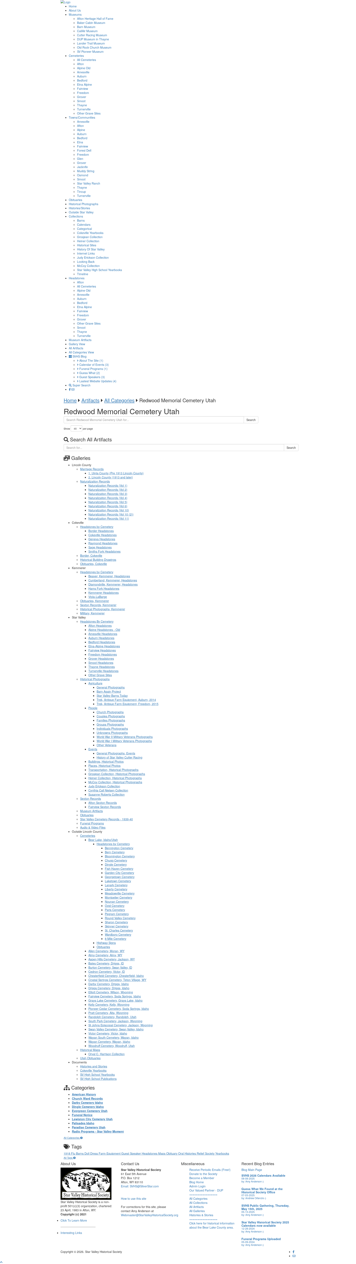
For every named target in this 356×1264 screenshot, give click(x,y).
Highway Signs (106, 943)
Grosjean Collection (90, 237)
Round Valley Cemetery (120, 918)
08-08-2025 (248, 1178)
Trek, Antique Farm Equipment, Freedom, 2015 (127, 704)
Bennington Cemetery (119, 848)
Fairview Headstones (102, 650)
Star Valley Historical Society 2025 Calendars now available (265, 1224)
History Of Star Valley (91, 249)
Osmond (82, 175)
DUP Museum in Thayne (93, 39)
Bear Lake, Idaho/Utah (103, 840)
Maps (162, 1153)
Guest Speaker (131, 1153)
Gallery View (77, 344)
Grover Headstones (101, 658)
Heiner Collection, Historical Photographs (115, 778)
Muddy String (85, 171)
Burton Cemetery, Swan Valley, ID (110, 967)
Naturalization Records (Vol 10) (108, 510)
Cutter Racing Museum (92, 35)
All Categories (119, 400)
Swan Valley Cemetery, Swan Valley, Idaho (116, 1029)
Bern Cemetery (115, 852)
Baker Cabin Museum (91, 23)
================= (203, 1194)
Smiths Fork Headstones (104, 551)
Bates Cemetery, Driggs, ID (106, 963)
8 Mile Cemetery (115, 939)
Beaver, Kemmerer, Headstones (109, 576)
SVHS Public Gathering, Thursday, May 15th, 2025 (265, 1207)
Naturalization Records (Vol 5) (107, 502)
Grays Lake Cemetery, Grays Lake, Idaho (115, 1000)
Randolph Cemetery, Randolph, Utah (112, 1017)
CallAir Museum (87, 31)
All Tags (68, 1157)
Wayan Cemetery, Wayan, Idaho (109, 1041)
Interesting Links (71, 1233)
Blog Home (196, 1182)
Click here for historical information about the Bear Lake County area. (211, 1225)
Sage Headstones (100, 547)
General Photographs (111, 687)
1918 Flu (70, 1153)
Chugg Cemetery (116, 860)
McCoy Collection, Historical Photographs (115, 782)
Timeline (82, 274)
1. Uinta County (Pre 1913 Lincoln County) (116, 473)
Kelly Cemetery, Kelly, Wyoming (108, 1004)
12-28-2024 (248, 1228)
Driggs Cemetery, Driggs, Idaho (108, 988)
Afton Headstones (100, 625)
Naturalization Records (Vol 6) (107, 506)
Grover (81, 97)
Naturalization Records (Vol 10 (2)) (111, 514)
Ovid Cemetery (114, 906)
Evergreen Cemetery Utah (90, 1111)
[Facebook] (70, 389)
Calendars (83, 224)
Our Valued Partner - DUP (206, 1190)
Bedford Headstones (101, 642)
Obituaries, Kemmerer (94, 601)
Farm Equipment (110, 1153)
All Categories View (81, 352)
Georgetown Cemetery (120, 877)
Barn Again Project (109, 691)
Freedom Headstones (102, 654)
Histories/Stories (79, 208)
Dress (94, 1153)
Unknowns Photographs (112, 733)
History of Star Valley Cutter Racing (119, 757)
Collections (76, 216)
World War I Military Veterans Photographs (124, 741)
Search (251, 420)
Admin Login (197, 1186)
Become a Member (201, 1178)
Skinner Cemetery (116, 926)
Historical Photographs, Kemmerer (102, 609)
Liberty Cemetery (116, 889)
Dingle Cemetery (116, 864)
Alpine (81, 130)
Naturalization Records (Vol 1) (107, 485)
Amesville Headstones (102, 634)
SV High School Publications (98, 1079)
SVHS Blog (79, 356)
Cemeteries (76, 56)
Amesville (83, 72)
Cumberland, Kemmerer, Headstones (112, 580)
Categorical (84, 229)
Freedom (83, 93)
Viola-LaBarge (97, 597)
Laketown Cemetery (118, 881)
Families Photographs (111, 720)
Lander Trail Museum (91, 43)
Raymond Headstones (102, 543)
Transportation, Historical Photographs (113, 770)
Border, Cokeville (91, 555)
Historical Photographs (83, 204)
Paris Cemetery (115, 910)
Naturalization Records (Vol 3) (107, 494)
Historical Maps (90, 1050)
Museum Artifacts (80, 340)
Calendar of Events (93, 364)
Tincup (81, 191)
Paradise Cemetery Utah (88, 1127)
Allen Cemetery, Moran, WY (106, 951)
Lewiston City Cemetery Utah (92, 1119)
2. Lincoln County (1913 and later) (110, 477)
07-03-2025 (248, 1195)
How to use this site (133, 1198)
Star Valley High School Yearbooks (99, 270)
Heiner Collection (88, 241)
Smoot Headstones (100, 663)
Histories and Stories (93, 1066)
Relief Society (206, 1153)
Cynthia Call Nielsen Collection (108, 790)
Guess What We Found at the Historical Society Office (262, 1190)
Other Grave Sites (89, 113)
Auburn (82, 76)
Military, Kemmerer (92, 613)
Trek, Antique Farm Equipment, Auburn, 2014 (126, 700)
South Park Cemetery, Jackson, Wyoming (115, 1021)
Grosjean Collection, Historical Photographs (116, 774)
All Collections (198, 1203)
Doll (87, 1153)
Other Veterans (106, 745)
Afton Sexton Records (102, 803)
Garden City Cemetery (119, 873)
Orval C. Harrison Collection (106, 1054)
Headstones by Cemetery (96, 527)
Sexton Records (90, 798)
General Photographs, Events (116, 753)
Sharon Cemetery (116, 922)
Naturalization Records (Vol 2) (107, 490)
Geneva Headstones (101, 539)
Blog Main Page (251, 1170)
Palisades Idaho (83, 1123)
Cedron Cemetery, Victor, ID (106, 971)
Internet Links (86, 253)
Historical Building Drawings (98, 560)
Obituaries (75, 200)
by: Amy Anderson (252, 1181)
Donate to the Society (203, 1174)
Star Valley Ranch (88, 183)
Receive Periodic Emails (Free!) (210, 1170)
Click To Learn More (74, 1220)
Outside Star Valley (81, 212)
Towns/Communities (82, 117)
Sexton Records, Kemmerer (98, 605)
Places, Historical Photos (104, 766)
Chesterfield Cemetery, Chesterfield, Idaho (116, 976)
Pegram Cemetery (117, 914)
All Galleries (197, 1211)
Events (92, 749)
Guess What (89, 373)
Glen (80, 159)
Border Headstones (101, 531)
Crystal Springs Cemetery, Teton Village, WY (117, 980)
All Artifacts (76, 348)
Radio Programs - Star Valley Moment (98, 1131)
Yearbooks (222, 1153)
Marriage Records (92, 469)
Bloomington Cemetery (120, 856)
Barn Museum (86, 27)
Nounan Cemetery (117, 901)
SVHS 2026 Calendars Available (263, 1175)
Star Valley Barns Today (112, 695)
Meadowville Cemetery (120, 893)
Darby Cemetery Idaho (87, 1102)
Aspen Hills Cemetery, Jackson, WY (111, 959)
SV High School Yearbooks (97, 1074)
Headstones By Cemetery (97, 621)
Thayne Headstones (101, 667)
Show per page (78, 428)
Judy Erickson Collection (93, 257)
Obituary (172, 1153)
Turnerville (84, 109)
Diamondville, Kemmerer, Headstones (113, 584)
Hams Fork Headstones (103, 588)
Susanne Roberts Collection (106, 794)
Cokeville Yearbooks (90, 233)
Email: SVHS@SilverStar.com (140, 1186)
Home (73, 6)
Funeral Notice (82, 1115)
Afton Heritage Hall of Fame (95, 18)
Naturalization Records (95, 481)
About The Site (90, 360)
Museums (75, 14)
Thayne (82, 105)
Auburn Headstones (101, 638)
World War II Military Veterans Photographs (125, 737)
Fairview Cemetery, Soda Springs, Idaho (114, 996)
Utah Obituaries (90, 1058)
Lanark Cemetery (116, 885)
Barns (81, 220)
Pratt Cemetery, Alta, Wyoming (108, 1013)
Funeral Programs (93, 369)
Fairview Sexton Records (104, 807)
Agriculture (95, 683)
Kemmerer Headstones (103, 592)
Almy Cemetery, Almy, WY (105, 955)
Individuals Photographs (112, 728)
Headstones (76, 278)
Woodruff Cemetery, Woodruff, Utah (111, 1046)
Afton (80, 64)
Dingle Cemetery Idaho (88, 1107)
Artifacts (90, 400)
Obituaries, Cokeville (93, 564)
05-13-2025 (248, 1212)
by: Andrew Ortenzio (253, 1198)
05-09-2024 (248, 1242)
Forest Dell (84, 150)
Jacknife (82, 167)
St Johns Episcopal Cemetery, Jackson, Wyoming (120, 1025)
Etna (80, 142)
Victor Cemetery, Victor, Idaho (107, 1033)
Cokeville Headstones (102, 535)
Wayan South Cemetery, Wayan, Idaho (113, 1037)
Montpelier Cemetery (118, 897)
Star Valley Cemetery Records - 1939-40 (106, 819)
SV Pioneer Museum (90, 51)
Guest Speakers (91, 377)
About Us (75, 10)
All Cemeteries (86, 60)
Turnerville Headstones (103, 671)
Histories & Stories (201, 1215)
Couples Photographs (111, 716)
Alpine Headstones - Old (104, 630)
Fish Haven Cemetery (119, 868)
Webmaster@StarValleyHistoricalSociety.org (149, 1215)
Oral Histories (187, 1153)
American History (84, 1094)
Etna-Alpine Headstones (104, 646)
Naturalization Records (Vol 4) (107, 498)
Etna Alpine (84, 84)
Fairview (82, 89)
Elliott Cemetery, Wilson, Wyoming (110, 992)
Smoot (81, 101)
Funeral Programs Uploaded (261, 1239)
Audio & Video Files (92, 827)
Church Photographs (110, 712)
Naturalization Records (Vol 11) (108, 518)
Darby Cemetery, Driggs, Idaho (108, 984)
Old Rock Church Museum (94, 47)
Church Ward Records (87, 1098)
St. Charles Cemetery (119, 930)
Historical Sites (86, 245)
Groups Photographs (110, 724)
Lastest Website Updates (97, 381)
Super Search (81, 385)
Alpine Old (83, 68)
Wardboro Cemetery (118, 934)
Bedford (82, 80)
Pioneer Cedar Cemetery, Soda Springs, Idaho (118, 1009)
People (92, 708)
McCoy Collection (88, 266)
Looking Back (86, 262)
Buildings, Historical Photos (106, 761)
